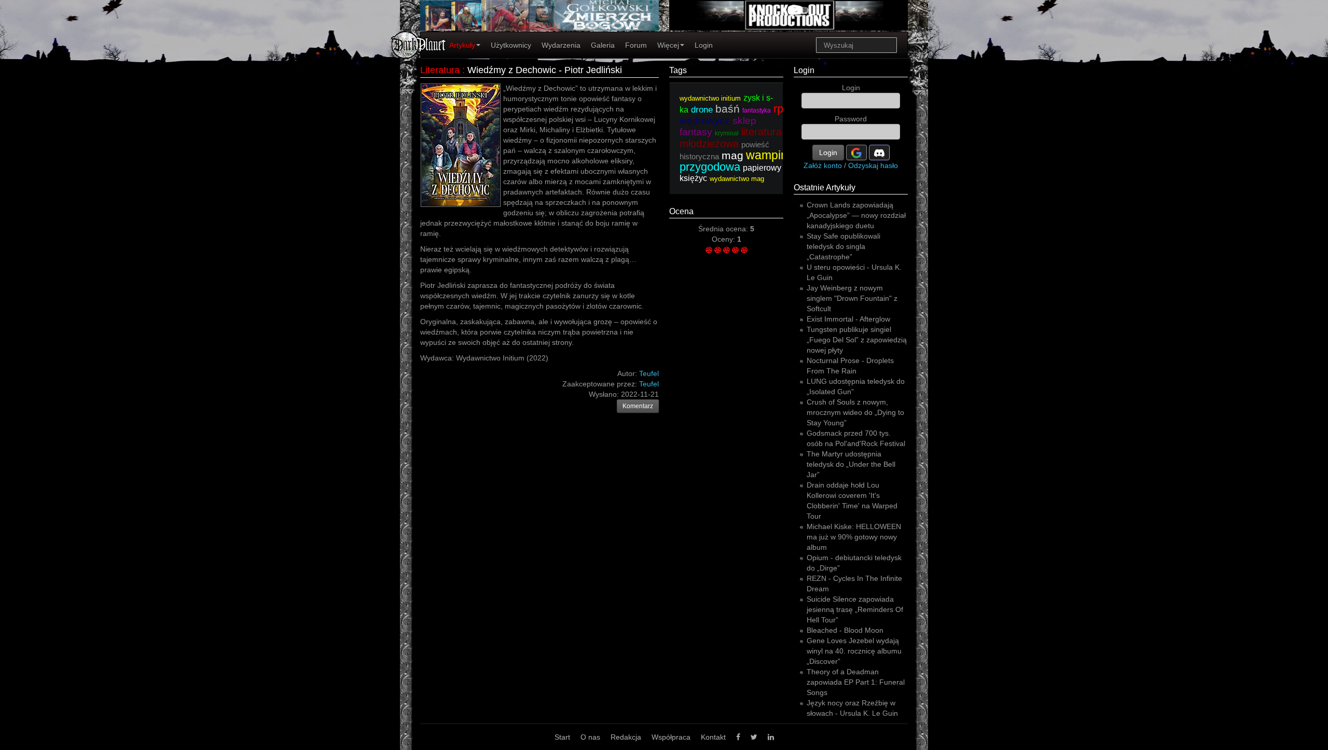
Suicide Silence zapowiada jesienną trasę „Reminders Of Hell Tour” (855, 609)
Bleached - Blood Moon (845, 630)
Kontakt (713, 737)
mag (732, 155)
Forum (636, 45)
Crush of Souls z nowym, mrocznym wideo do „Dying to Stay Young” (855, 412)
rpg (781, 108)
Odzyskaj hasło (873, 165)
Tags (678, 70)
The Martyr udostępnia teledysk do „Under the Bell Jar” (851, 464)
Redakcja (626, 737)
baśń (727, 109)
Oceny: (724, 239)
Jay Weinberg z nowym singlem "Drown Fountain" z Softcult (852, 298)
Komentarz (637, 406)
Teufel (649, 384)
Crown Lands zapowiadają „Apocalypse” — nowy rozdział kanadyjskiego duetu (856, 215)
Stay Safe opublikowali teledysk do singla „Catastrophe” (843, 246)
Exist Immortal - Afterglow (848, 319)
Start (562, 737)
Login (704, 45)
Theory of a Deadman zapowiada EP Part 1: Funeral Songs (856, 682)
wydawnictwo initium (710, 98)
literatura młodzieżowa (731, 137)
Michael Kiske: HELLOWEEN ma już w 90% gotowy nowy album (854, 536)
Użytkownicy (511, 45)
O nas (590, 737)
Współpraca (671, 737)
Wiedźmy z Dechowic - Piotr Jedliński (544, 70)
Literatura (440, 70)
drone (702, 110)
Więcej (668, 45)
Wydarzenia (561, 45)
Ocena (681, 211)
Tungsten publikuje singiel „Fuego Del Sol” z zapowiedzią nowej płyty (857, 339)
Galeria (603, 45)
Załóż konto (823, 165)
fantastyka (756, 110)
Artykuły (462, 45)
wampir (765, 155)
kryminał (727, 133)
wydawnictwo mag (737, 179)
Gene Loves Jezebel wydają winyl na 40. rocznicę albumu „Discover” (854, 650)
